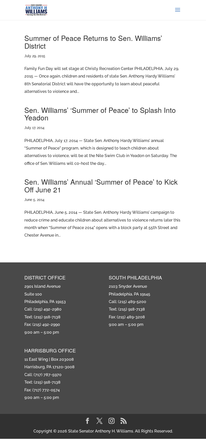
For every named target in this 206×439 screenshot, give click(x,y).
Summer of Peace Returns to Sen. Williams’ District (93, 42)
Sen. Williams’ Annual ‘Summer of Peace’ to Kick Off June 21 (101, 185)
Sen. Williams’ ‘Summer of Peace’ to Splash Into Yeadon (100, 114)
